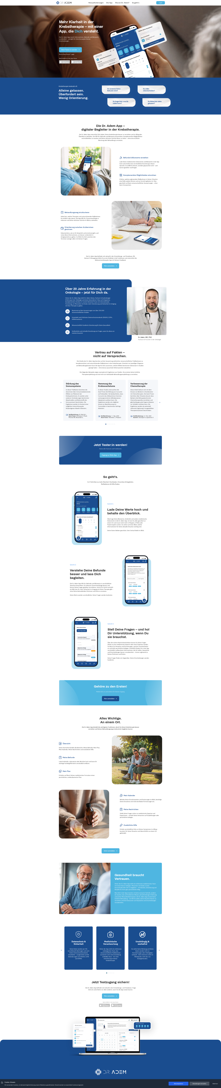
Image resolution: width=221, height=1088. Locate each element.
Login (72, 54)
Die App (109, 3)
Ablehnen (215, 1083)
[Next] (160, 402)
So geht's (135, 3)
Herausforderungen (96, 3)
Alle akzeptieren (178, 1083)
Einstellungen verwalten (199, 1083)
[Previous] (61, 402)
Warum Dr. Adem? (122, 3)
